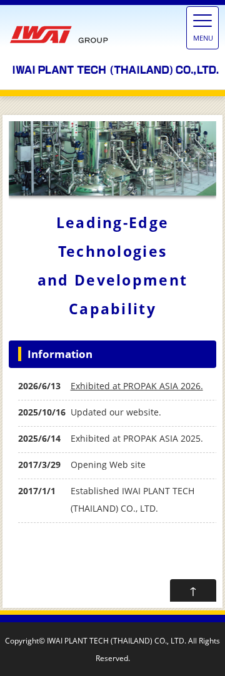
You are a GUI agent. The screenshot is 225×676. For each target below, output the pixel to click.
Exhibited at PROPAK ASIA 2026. (137, 386)
